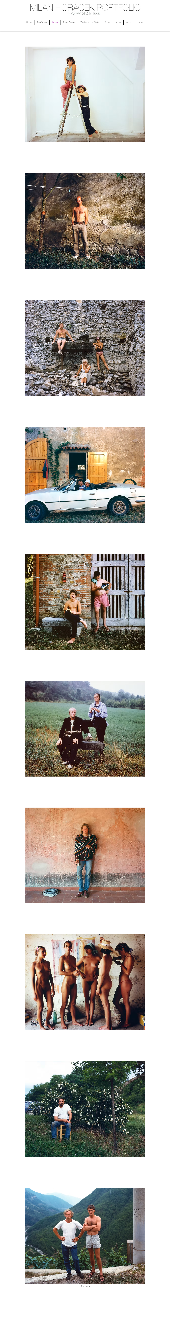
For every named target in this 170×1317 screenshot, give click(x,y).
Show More (85, 1286)
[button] (85, 94)
